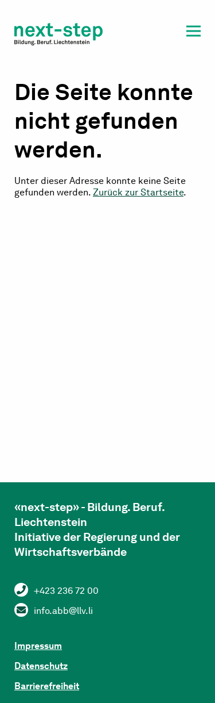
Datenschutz (41, 665)
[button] (193, 33)
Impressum (38, 645)
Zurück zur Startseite (138, 192)
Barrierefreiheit (46, 686)
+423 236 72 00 (66, 590)
